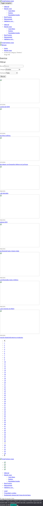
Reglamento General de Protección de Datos (17, 495)
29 (5, 401)
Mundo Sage (8, 8)
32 (5, 407)
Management (8, 19)
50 (5, 445)
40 (5, 424)
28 (5, 399)
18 (5, 378)
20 (5, 382)
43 (5, 430)
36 (5, 416)
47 (5, 439)
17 (5, 376)
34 (5, 412)
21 (5, 384)
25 (5, 393)
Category (3, 69)
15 (5, 372)
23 (5, 389)
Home (6, 48)
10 (5, 362)
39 (5, 422)
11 (5, 364)
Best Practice (8, 17)
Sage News (11, 11)
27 (5, 397)
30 (5, 403)
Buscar (2, 66)
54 (5, 453)
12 (5, 366)
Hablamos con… (9, 21)
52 (5, 449)
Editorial (6, 6)
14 (5, 370)
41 (5, 426)
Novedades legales (14, 15)
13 (5, 368)
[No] (17, 505)
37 (5, 418)
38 (5, 420)
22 (5, 387)
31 (5, 405)
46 (5, 437)
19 (5, 380)
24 (5, 391)
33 (5, 409)
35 (5, 414)
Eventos (10, 13)
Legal (5, 491)
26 (5, 395)
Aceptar (13, 505)
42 (5, 428)
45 (5, 434)
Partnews (3, 73)
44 (5, 432)
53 (5, 451)
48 (5, 441)
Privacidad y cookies (10, 493)
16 (5, 374)
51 (5, 447)
